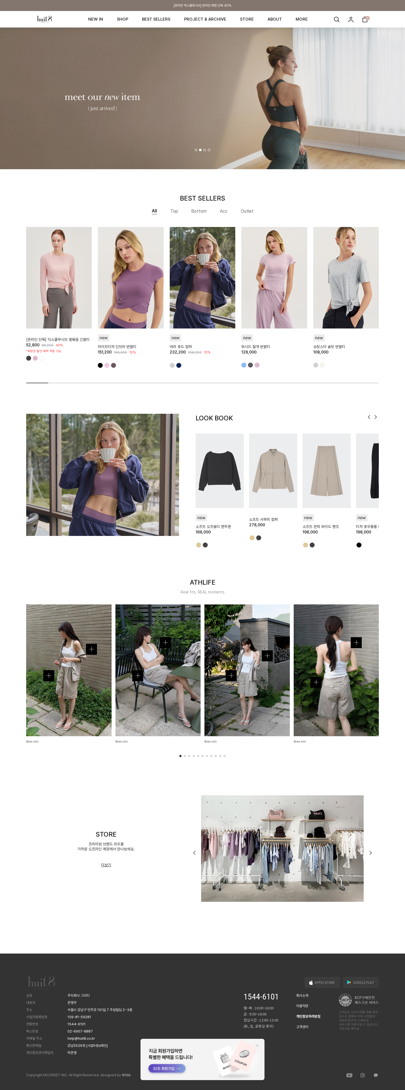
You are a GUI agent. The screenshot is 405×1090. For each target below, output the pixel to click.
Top (174, 211)
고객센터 (302, 1027)
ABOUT (275, 19)
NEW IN (95, 19)
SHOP (122, 19)
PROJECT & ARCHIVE (205, 19)
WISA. (126, 1075)
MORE (302, 19)
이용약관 (302, 1006)
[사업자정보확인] (97, 1046)
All (154, 210)
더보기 (106, 865)
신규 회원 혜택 (202, 7)
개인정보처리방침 (308, 1016)
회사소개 (302, 995)
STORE (247, 19)
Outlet (247, 211)
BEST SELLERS (156, 19)
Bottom (199, 211)
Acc (224, 211)
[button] (196, 150)
